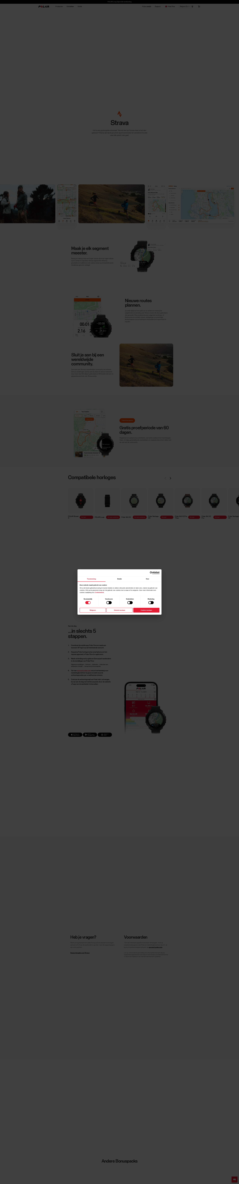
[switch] (109, 602)
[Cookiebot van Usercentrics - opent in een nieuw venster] (151, 572)
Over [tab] (147, 579)
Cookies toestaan (146, 610)
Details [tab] (119, 579)
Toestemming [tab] (91, 579)
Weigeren (93, 610)
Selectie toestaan (119, 610)
